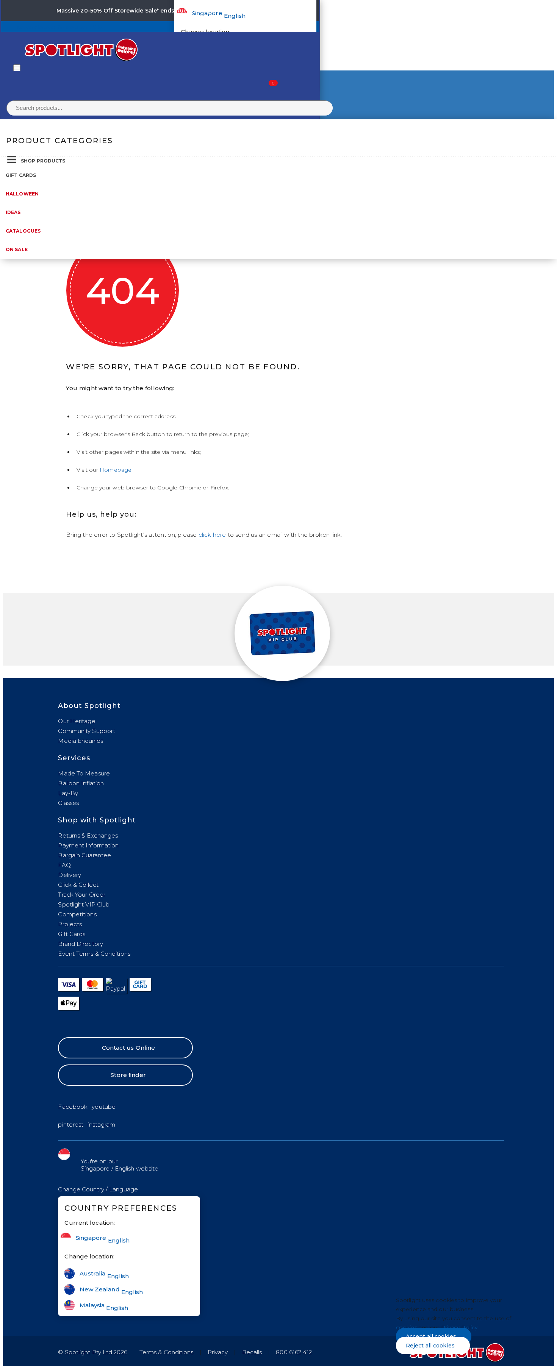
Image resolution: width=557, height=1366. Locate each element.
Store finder (128, 1074)
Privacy (218, 1352)
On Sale (17, 249)
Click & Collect (78, 884)
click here (212, 534)
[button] (98, 1189)
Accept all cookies (431, 1336)
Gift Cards (21, 175)
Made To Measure (84, 773)
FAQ (64, 865)
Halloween (22, 194)
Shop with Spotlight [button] (97, 820)
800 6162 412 (294, 1352)
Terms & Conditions (166, 1352)
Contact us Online (128, 1047)
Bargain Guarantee (84, 855)
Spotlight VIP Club (84, 904)
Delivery (69, 874)
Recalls (252, 1352)
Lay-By (68, 793)
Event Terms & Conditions (94, 953)
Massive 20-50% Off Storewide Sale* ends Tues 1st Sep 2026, (142, 10)
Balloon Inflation (81, 783)
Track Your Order (81, 894)
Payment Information (88, 845)
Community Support (86, 731)
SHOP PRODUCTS (43, 161)
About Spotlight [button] (89, 706)
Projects (70, 924)
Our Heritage (76, 721)
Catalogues (23, 231)
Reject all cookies (430, 1345)
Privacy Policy (459, 1327)
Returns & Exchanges (88, 835)
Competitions (77, 914)
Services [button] (74, 758)
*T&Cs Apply (247, 10)
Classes (68, 802)
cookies (406, 1327)
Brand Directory (80, 943)
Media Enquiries (80, 740)
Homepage (115, 469)
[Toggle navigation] (16, 67)
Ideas (13, 212)
